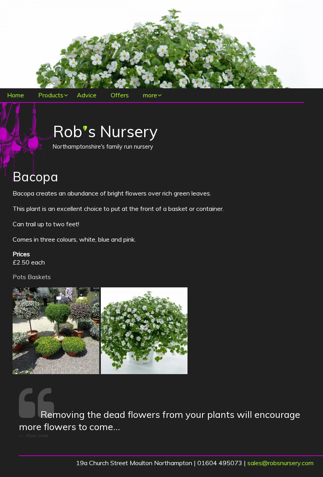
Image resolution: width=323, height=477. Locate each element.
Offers (120, 95)
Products (50, 95)
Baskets (39, 277)
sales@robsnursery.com (280, 463)
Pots (19, 277)
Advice (87, 95)
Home (15, 95)
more (150, 95)
